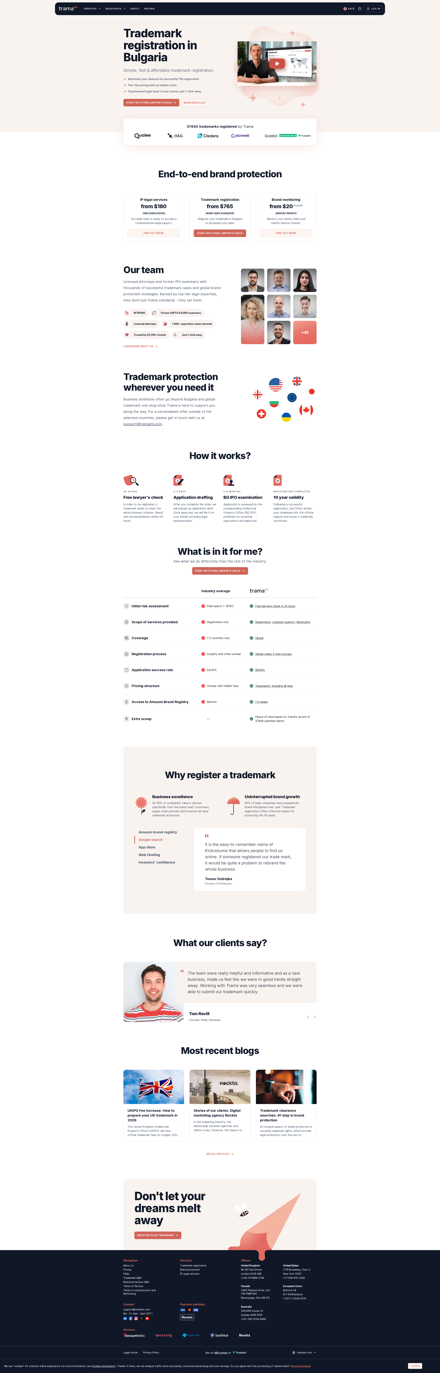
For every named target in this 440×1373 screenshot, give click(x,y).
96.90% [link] (260, 670)
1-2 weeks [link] (261, 702)
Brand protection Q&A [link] (136, 1281)
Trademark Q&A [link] (132, 1277)
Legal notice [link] (130, 1352)
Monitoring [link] (303, 622)
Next (315, 1017)
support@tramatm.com (142, 424)
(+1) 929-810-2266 (294, 1277)
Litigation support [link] (283, 622)
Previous (308, 1017)
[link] (153, 1105)
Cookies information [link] (103, 1366)
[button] (151, 102)
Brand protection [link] (190, 1269)
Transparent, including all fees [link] (274, 686)
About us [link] (128, 1265)
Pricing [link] (127, 1269)
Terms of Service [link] (133, 1286)
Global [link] (259, 638)
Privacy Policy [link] (151, 1352)
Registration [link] (263, 622)
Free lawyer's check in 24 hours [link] (275, 606)
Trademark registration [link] (193, 1265)
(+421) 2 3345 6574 (294, 1298)
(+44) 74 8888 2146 (252, 1277)
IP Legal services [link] (189, 1273)
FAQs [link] (126, 1273)
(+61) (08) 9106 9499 (253, 1319)
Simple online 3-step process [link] (273, 654)
